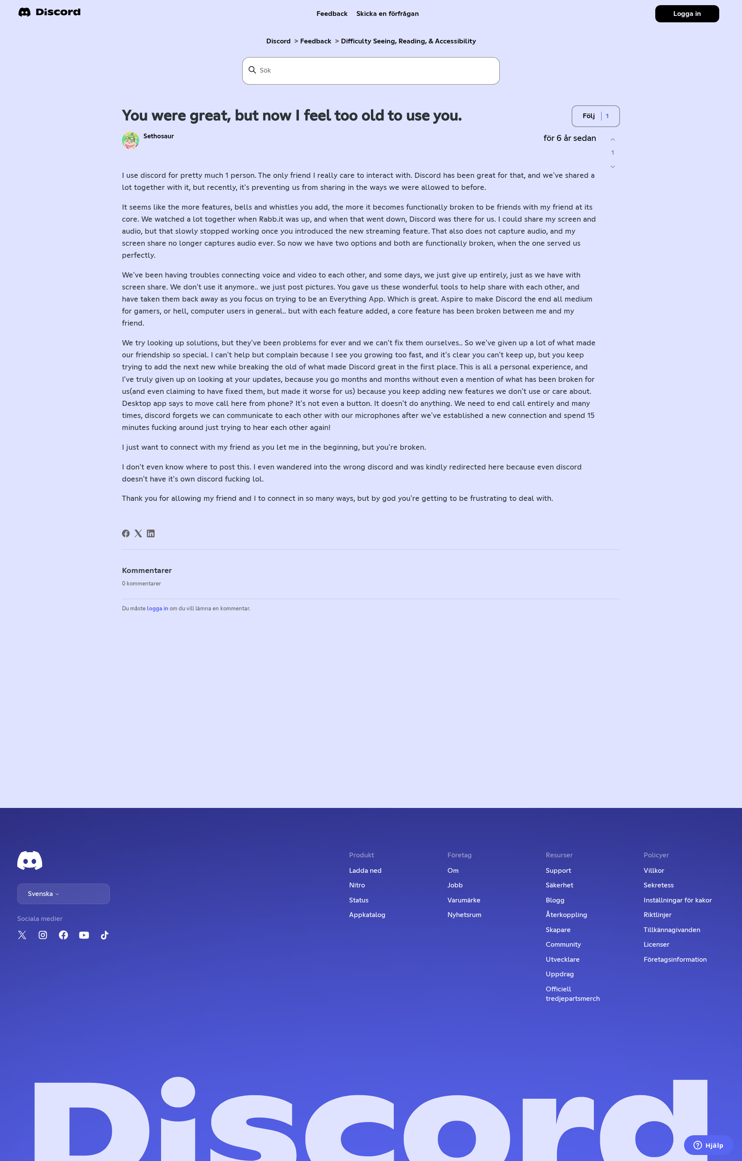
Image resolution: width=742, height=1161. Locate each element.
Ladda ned (365, 870)
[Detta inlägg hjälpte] (612, 139)
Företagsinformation (675, 959)
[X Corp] (138, 533)
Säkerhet (559, 885)
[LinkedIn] (151, 533)
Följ (589, 116)
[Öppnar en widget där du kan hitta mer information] (708, 1146)
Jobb (455, 885)
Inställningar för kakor (678, 900)
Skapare (558, 929)
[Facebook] (126, 533)
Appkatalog (367, 914)
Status (358, 900)
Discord (278, 41)
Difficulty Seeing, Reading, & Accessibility (408, 41)
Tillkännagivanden (672, 929)
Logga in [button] (687, 13)
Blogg (555, 900)
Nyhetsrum (464, 914)
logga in (157, 609)
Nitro (357, 885)
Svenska (41, 893)
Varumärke (463, 900)
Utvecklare (563, 959)
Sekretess (659, 885)
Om (453, 870)
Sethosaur (158, 136)
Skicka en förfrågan (387, 13)
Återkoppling (566, 914)
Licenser (656, 944)
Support (558, 870)
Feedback (332, 13)
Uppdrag (560, 974)
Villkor (654, 870)
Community (563, 944)
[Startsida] (49, 15)
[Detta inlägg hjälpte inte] (612, 166)
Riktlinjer (658, 914)
